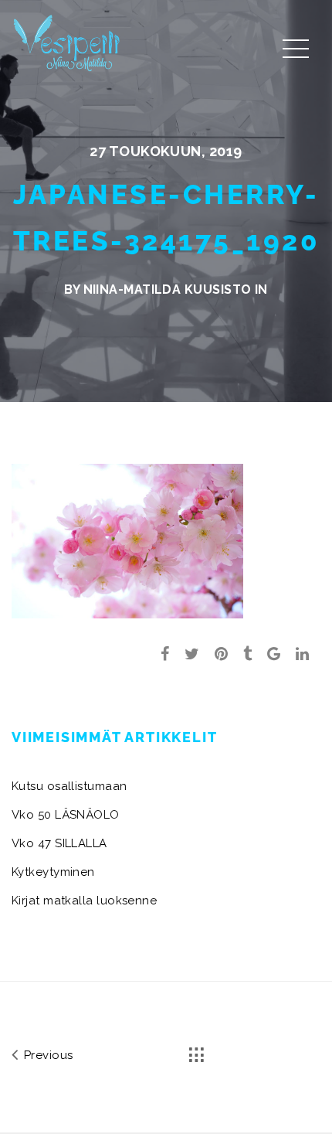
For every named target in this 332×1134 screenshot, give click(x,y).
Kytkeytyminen (53, 872)
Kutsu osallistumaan (69, 786)
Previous (46, 1055)
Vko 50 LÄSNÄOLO (66, 815)
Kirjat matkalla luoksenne (84, 901)
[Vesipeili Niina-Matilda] (69, 42)
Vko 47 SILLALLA (59, 843)
